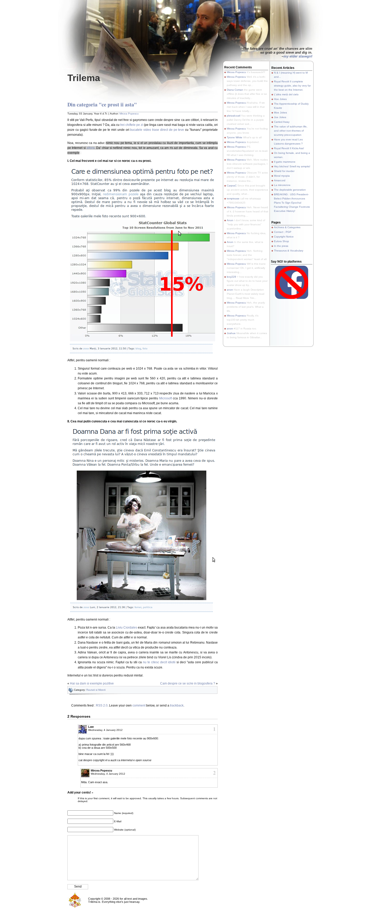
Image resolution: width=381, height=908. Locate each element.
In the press (281, 245)
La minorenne (282, 185)
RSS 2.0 (102, 705)
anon (230, 289)
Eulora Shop (281, 241)
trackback (177, 705)
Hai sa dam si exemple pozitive (92, 683)
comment (138, 705)
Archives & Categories (287, 227)
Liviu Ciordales (126, 627)
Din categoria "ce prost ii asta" (102, 104)
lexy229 (231, 276)
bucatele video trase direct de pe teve (157, 130)
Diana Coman (235, 89)
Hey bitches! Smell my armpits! (292, 166)
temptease (233, 198)
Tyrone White (234, 137)
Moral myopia (282, 175)
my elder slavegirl (298, 56)
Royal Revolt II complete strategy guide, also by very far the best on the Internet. (292, 85)
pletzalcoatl (233, 115)
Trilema (83, 78)
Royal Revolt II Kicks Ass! (289, 148)
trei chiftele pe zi (131, 125)
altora (91, 148)
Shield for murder (284, 171)
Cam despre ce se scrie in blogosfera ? (187, 683)
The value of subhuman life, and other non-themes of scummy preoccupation (290, 130)
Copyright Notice (284, 236)
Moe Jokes (280, 112)
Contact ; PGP (282, 231)
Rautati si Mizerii (95, 689)
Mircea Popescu (129, 113)
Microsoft (165, 398)
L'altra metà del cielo (286, 94)
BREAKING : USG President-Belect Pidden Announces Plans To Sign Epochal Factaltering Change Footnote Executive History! (292, 202)
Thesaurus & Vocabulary (288, 250)
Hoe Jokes (280, 99)
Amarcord (279, 180)
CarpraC (232, 185)
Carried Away (282, 121)
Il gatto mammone (284, 161)
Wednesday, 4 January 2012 (105, 730)
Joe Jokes (280, 117)
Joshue (231, 333)
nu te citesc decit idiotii (159, 662)
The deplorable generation (290, 189)
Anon (230, 220)
